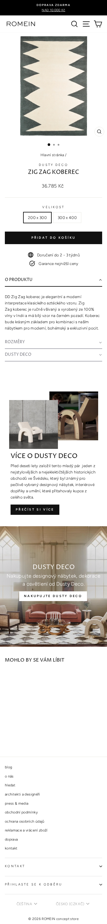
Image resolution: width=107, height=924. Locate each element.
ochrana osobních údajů (25, 821)
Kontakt (15, 866)
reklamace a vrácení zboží (26, 830)
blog (8, 767)
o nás (9, 776)
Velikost (53, 207)
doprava (11, 839)
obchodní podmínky (21, 812)
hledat (10, 785)
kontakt (11, 848)
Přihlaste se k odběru (33, 884)
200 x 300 (37, 217)
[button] (53, 280)
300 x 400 (67, 217)
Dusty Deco (53, 165)
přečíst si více (35, 509)
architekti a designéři (22, 794)
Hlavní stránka (52, 155)
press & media (17, 803)
